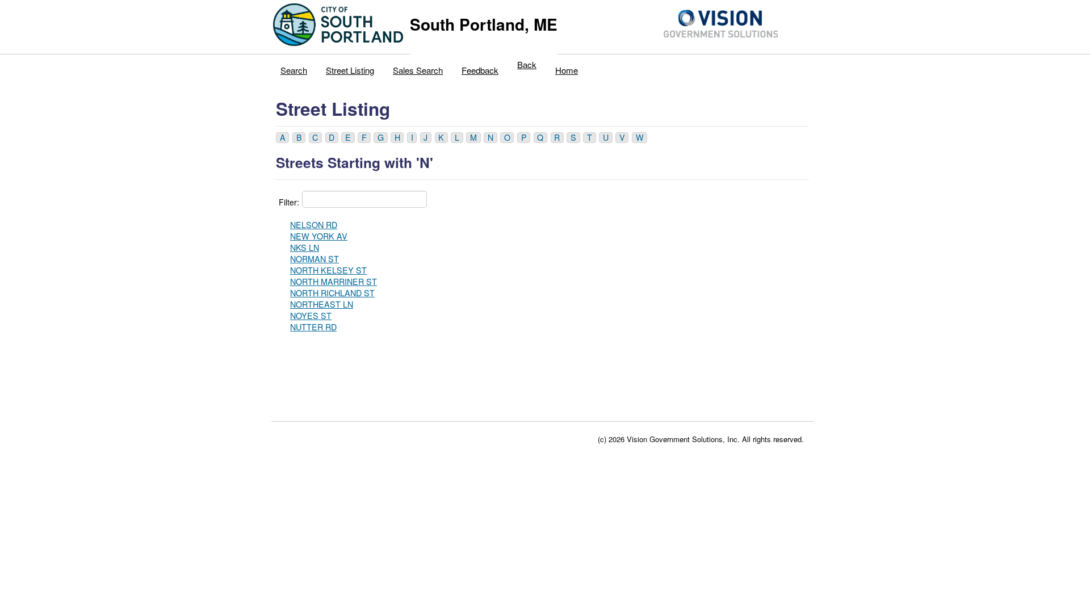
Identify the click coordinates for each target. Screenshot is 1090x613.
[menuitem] (294, 67)
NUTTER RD (313, 327)
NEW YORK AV (318, 236)
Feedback (480, 70)
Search (293, 70)
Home (566, 70)
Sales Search (418, 70)
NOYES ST (311, 315)
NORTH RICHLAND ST (332, 293)
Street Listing (350, 70)
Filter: (289, 202)
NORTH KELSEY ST (328, 270)
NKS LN (304, 247)
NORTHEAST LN (321, 304)
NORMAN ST (314, 258)
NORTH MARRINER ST (333, 281)
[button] (282, 137)
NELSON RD (313, 224)
